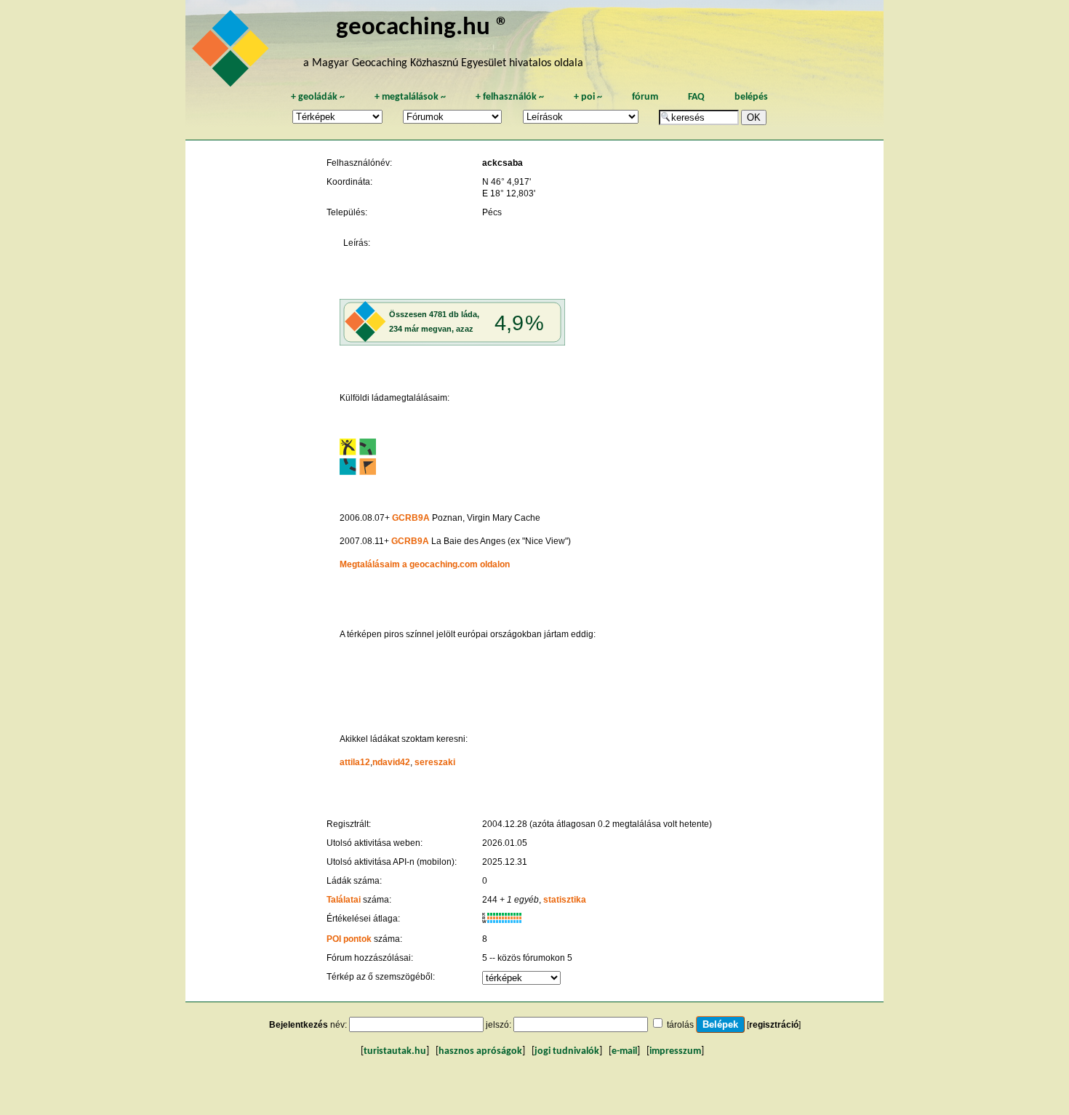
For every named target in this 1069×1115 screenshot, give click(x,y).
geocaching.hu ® (422, 28)
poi (588, 97)
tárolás (680, 1025)
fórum (645, 97)
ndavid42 (391, 762)
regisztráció (773, 1025)
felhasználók (510, 97)
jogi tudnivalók (566, 1051)
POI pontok (349, 939)
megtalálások (410, 97)
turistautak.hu (395, 1051)
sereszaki (435, 762)
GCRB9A (411, 518)
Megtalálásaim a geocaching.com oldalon (425, 564)
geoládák (317, 97)
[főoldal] (232, 52)
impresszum (675, 1051)
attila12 (355, 762)
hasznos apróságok (480, 1051)
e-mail (624, 1051)
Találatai (344, 900)
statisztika (564, 900)
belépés (751, 97)
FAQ (696, 97)
